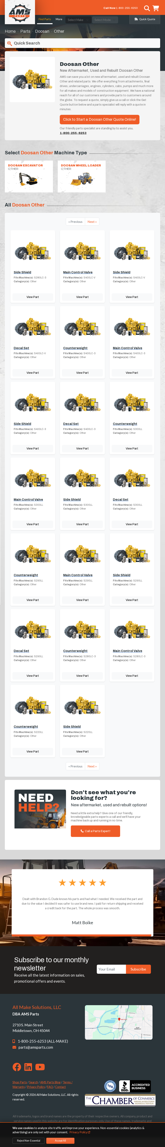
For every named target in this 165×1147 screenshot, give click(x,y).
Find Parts (45, 19)
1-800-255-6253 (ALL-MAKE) (43, 1041)
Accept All (60, 1140)
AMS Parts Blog (50, 1082)
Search (33, 1082)
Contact (60, 1087)
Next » (92, 221)
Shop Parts (19, 1082)
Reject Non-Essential (28, 1140)
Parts (25, 31)
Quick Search (26, 43)
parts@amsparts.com (36, 1047)
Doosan (42, 31)
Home (10, 31)
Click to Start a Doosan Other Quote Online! (99, 119)
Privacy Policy (36, 1087)
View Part (33, 297)
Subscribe (138, 969)
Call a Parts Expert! (97, 831)
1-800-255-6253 (127, 7)
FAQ (50, 1087)
